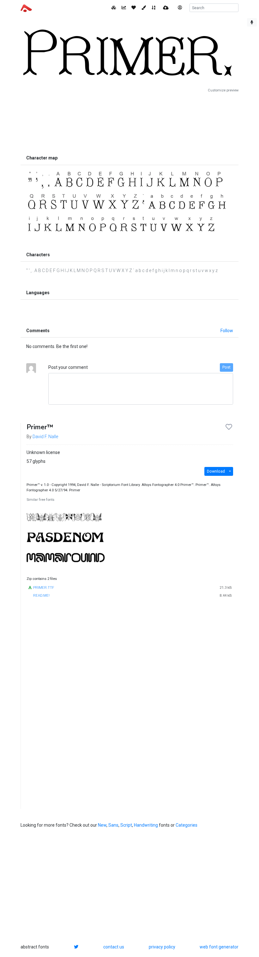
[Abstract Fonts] (26, 7)
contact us (113, 946)
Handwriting (146, 825)
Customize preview (223, 90)
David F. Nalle (45, 436)
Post (226, 367)
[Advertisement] (129, 122)
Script (126, 825)
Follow (226, 330)
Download (216, 471)
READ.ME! (41, 595)
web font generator (219, 946)
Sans (113, 825)
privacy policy (162, 946)
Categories (186, 825)
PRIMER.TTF (43, 588)
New (102, 825)
